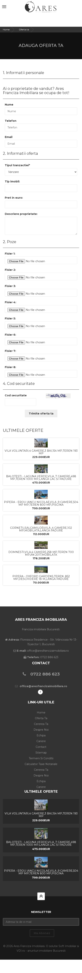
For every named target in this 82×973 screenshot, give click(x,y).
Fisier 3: (10, 286)
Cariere (41, 741)
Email (8, 137)
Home (6, 29)
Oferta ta (24, 29)
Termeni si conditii (41, 758)
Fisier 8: (10, 367)
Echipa (41, 735)
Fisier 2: (10, 270)
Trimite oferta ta (41, 413)
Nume (9, 104)
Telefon (10, 121)
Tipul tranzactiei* (17, 165)
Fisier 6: (10, 334)
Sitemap (41, 752)
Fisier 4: (10, 302)
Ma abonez (42, 933)
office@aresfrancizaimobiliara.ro (43, 686)
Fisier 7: (10, 351)
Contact (41, 747)
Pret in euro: (14, 197)
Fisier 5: (10, 318)
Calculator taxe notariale (41, 764)
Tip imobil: (12, 181)
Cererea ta (41, 724)
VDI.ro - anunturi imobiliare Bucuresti (41, 950)
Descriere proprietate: (21, 214)
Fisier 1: (10, 253)
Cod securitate (16, 395)
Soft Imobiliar (67, 946)
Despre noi (41, 729)
